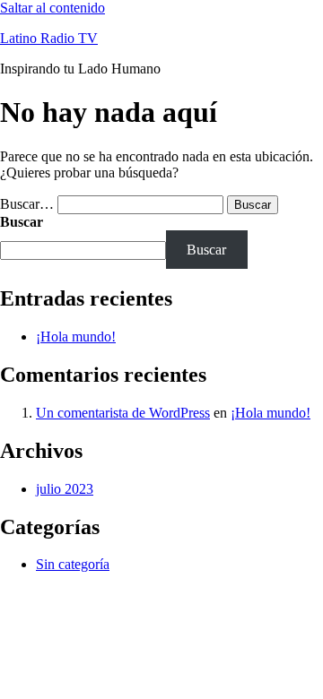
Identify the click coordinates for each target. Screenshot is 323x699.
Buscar (21, 221)
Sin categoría (72, 564)
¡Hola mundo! (76, 336)
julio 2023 (64, 488)
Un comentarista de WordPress (123, 412)
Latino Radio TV (49, 38)
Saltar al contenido (52, 7)
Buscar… (27, 203)
